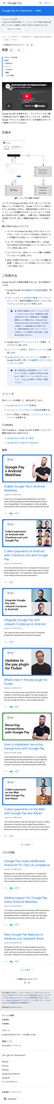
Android (5, 1062)
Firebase (5, 1070)
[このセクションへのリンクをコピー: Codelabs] (15, 425)
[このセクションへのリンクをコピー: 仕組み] (13, 132)
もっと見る (27, 844)
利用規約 (27, 290)
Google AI (6, 1078)
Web (38, 10)
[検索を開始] (40, 3)
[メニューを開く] (4, 3)
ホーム (4, 37)
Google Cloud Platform (11, 1074)
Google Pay (26, 37)
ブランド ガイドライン (30, 342)
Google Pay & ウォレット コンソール (23, 357)
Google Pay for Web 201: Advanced (22, 443)
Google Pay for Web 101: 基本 (20, 438)
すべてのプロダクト (10, 1082)
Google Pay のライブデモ (18, 405)
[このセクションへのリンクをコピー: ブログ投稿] (17, 852)
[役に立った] (28, 45)
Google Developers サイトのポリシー (19, 1000)
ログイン (47, 3)
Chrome (5, 1066)
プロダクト (14, 37)
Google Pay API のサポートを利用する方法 (19, 1035)
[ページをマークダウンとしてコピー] (19, 50)
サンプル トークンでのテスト (20, 410)
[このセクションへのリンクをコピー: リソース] (16, 394)
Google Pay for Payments (17, 10)
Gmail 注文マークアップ (11, 1046)
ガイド (14, 40)
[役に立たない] (31, 45)
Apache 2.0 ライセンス (17, 998)
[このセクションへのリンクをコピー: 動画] (9, 450)
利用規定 (38, 290)
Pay (19, 3)
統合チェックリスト (38, 349)
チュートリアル (14, 349)
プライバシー (16, 1092)
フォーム (25, 379)
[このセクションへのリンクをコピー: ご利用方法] (19, 276)
